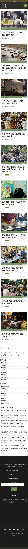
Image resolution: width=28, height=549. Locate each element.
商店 (23, 529)
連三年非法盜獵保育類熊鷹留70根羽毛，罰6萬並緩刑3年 (13, 441)
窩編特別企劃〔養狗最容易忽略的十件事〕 (12, 424)
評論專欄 (4, 372)
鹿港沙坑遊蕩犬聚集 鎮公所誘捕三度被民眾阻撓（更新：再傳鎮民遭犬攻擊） (14, 67)
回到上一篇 (7, 352)
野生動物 (4, 388)
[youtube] (14, 474)
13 (19, 352)
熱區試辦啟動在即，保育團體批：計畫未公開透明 (14, 433)
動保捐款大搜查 (5, 386)
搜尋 (5, 529)
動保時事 (4, 362)
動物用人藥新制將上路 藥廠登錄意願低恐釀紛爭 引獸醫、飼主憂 (14, 416)
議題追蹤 (4, 365)
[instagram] (16, 474)
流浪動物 (4, 398)
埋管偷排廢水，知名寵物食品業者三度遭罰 (12, 437)
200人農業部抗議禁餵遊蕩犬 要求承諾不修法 (14, 302)
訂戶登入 (14, 1)
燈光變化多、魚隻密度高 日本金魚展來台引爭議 (14, 421)
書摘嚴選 (4, 374)
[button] (14, 363)
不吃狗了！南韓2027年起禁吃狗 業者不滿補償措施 (13, 411)
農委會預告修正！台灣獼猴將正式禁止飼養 (12, 445)
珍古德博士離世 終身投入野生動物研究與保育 (14, 203)
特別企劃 (4, 379)
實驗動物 (4, 393)
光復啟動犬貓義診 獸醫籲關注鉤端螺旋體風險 (13, 269)
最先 (2, 352)
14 (23, 352)
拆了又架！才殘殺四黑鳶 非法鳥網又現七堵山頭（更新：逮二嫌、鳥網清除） (14, 169)
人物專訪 (4, 370)
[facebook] (11, 474)
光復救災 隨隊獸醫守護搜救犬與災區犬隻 (13, 335)
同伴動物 (4, 391)
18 (11, 355)
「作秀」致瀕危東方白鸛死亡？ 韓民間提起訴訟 (14, 33)
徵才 (18, 529)
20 (18, 355)
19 (15, 355)
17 (8, 355)
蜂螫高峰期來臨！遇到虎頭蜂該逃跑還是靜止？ (14, 135)
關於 (10, 529)
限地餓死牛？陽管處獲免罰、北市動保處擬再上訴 (14, 428)
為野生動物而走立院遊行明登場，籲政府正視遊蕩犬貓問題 (14, 449)
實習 (14, 529)
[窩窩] (4, 5)
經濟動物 (4, 396)
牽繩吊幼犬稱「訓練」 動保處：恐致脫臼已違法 (12, 102)
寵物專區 (4, 367)
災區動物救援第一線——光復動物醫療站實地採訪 (14, 236)
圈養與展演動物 (5, 403)
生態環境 (4, 400)
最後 (9, 358)
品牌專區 (4, 377)
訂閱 (14, 489)
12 (16, 352)
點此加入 (20, 501)
